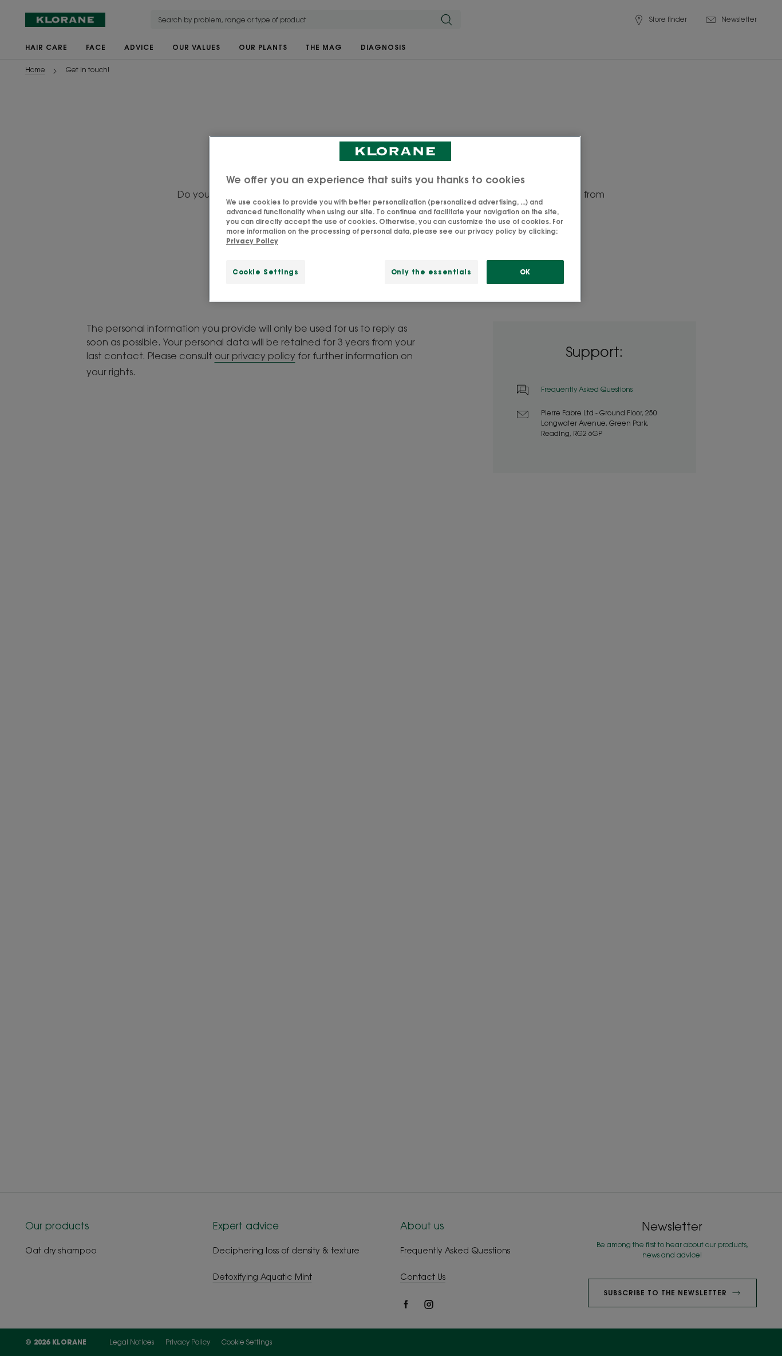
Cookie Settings (265, 272)
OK (525, 272)
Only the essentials (431, 272)
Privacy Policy (252, 241)
